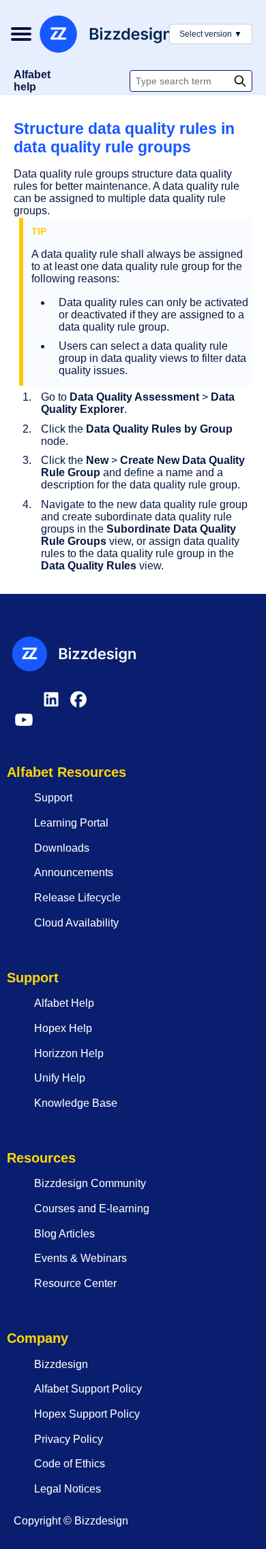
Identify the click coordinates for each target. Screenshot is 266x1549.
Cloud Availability (76, 923)
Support (53, 797)
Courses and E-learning (91, 1208)
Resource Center (75, 1283)
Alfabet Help (64, 1003)
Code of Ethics (69, 1463)
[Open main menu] (20, 34)
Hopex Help (63, 1028)
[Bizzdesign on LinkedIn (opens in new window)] (51, 706)
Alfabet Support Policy (88, 1389)
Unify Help (59, 1078)
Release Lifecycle (77, 897)
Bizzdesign (61, 1364)
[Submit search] (241, 81)
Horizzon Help (69, 1053)
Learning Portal (71, 823)
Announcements (73, 872)
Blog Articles (64, 1233)
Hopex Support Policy (87, 1414)
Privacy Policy (68, 1439)
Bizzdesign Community (90, 1183)
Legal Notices (67, 1489)
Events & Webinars (80, 1258)
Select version (210, 34)
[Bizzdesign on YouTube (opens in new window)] (24, 726)
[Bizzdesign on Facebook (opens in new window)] (78, 706)
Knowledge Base (75, 1103)
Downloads (61, 848)
